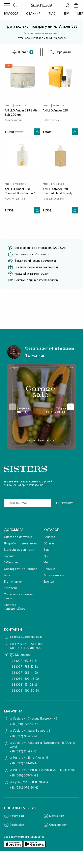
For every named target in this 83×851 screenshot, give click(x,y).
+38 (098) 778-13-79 (24, 724)
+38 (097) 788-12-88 (24, 666)
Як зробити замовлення (20, 543)
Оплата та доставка (18, 537)
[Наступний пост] (70, 406)
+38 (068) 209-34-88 (24, 775)
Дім (46, 556)
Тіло (46, 549)
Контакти (10, 588)
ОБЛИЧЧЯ (33, 13)
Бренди (49, 581)
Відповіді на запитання (19, 549)
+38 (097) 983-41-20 (24, 672)
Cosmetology (57, 824)
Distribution (17, 824)
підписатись (65, 503)
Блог (7, 575)
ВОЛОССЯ (11, 13)
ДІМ (67, 13)
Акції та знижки (54, 575)
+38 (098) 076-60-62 (24, 787)
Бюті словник (13, 581)
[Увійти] (68, 5)
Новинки (49, 568)
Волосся (49, 537)
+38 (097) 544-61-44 (24, 763)
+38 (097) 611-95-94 (23, 736)
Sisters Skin (56, 815)
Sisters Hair (17, 815)
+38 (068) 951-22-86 (24, 684)
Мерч (47, 562)
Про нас (9, 556)
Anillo (8, 105)
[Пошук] (15, 5)
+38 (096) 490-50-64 (24, 690)
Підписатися (34, 355)
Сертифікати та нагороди (21, 568)
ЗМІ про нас (12, 562)
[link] (76, 5)
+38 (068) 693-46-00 (24, 678)
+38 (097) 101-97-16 (23, 751)
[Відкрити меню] (7, 5)
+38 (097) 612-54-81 (23, 660)
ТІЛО (51, 13)
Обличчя (49, 543)
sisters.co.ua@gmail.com (26, 636)
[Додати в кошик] (37, 131)
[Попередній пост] (12, 406)
